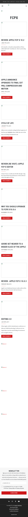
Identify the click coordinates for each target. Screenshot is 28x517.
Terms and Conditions (14, 509)
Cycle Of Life (7, 123)
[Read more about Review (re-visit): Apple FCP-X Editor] (14, 153)
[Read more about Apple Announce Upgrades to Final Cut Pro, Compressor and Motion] (14, 68)
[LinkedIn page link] (9, 501)
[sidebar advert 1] (14, 353)
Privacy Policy (12, 488)
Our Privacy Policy (14, 507)
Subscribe (14, 493)
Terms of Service (20, 488)
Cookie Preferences (14, 510)
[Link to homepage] (14, 6)
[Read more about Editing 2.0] (14, 308)
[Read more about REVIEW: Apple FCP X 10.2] (14, 29)
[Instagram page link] (12, 501)
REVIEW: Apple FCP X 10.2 (12, 40)
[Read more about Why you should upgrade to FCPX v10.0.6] (14, 195)
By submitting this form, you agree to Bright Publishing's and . (14, 487)
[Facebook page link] (16, 501)
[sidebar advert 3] (14, 400)
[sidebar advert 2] (14, 377)
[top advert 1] (14, 12)
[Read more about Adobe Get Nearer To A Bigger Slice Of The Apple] (14, 233)
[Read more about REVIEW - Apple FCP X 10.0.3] (14, 270)
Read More (6, 54)
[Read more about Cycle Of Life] (14, 112)
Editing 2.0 (6, 319)
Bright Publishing (18, 505)
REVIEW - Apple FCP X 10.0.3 (14, 281)
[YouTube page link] (19, 501)
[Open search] (26, 6)
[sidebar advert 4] (14, 438)
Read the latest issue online (14, 1)
